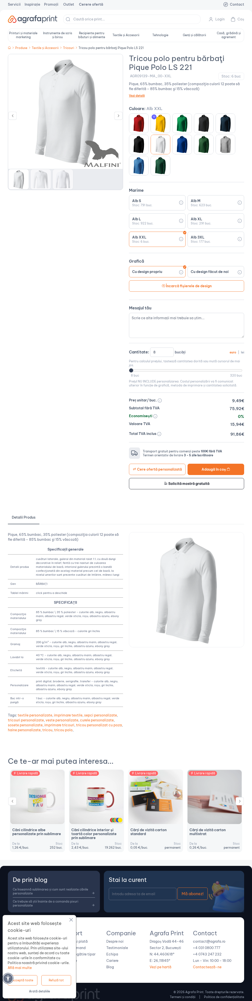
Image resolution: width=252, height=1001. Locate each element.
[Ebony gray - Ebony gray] (204, 123)
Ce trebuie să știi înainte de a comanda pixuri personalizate (45, 903)
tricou (47, 730)
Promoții (51, 4)
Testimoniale (117, 948)
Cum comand (74, 948)
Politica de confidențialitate (224, 997)
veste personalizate (62, 720)
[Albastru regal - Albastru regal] (182, 144)
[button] (18, 179)
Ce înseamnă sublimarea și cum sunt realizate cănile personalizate (50, 891)
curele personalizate (97, 720)
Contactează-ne (207, 967)
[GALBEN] (120, 820)
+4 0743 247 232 (207, 954)
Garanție (70, 960)
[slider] (131, 370)
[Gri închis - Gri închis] (225, 144)
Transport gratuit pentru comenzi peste (182, 451)
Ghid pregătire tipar (79, 954)
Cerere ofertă (91, 4)
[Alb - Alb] (160, 144)
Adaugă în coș (214, 469)
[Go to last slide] (12, 116)
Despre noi (115, 941)
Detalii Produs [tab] (23, 517)
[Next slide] (118, 116)
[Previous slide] (12, 802)
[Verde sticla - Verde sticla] (204, 144)
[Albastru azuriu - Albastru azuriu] (139, 165)
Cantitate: (186, 352)
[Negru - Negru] (139, 144)
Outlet (68, 4)
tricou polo (63, 730)
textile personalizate (35, 715)
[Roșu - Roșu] (139, 123)
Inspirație (32, 4)
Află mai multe (20, 968)
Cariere (112, 960)
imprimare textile (68, 715)
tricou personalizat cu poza (99, 725)
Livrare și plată (75, 941)
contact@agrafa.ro (209, 941)
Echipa (112, 954)
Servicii (14, 4)
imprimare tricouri (59, 725)
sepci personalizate (100, 715)
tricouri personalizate (26, 720)
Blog (110, 967)
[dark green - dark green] (160, 165)
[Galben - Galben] (160, 123)
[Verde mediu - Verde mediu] (182, 123)
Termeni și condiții (182, 997)
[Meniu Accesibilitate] (8, 978)
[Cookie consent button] (71, 920)
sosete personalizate (25, 725)
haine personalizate (24, 730)
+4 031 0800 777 (206, 948)
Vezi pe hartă (160, 967)
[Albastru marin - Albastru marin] (225, 123)
